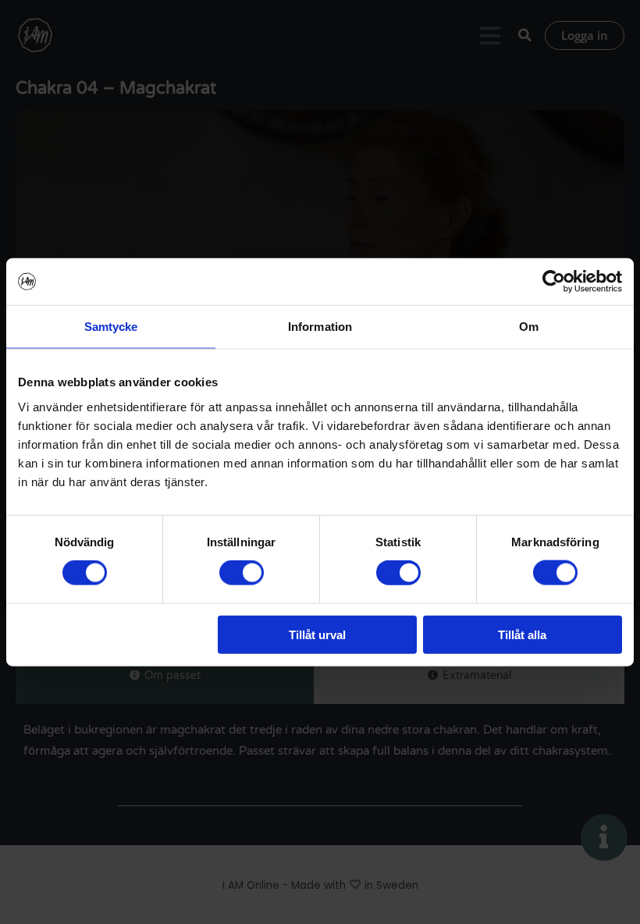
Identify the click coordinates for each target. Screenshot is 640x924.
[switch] (241, 572)
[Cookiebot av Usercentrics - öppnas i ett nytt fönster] (553, 281)
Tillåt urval (317, 634)
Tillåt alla (522, 634)
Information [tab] (320, 326)
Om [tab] (529, 326)
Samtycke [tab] (111, 326)
